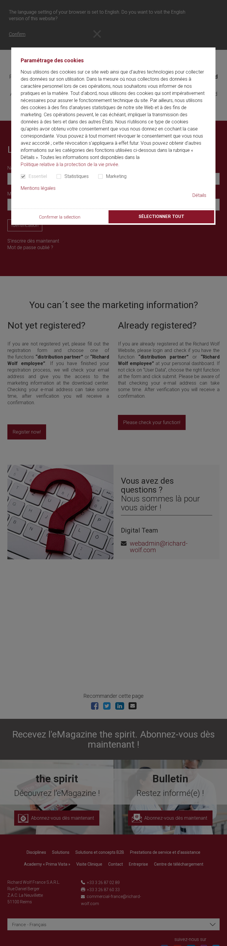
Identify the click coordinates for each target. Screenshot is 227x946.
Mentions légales (38, 188)
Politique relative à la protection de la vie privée (69, 164)
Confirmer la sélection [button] (59, 217)
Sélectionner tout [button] (161, 216)
